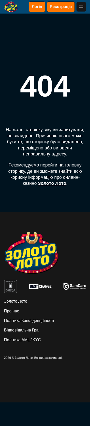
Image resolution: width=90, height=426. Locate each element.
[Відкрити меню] (81, 7)
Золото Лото (52, 183)
